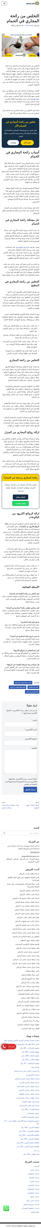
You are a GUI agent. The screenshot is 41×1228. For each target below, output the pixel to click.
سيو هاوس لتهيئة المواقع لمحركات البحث (20, 1226)
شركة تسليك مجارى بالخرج (29, 1082)
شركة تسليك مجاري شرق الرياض (27, 902)
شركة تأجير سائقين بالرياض (29, 890)
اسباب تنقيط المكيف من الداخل (28, 1005)
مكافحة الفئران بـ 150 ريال (29, 1139)
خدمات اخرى (34, 1170)
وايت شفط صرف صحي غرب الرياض (26, 959)
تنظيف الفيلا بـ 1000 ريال (30, 1056)
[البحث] (4, 833)
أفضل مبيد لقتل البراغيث (30, 1028)
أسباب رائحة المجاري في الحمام (23, 682)
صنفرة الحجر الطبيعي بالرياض (28, 990)
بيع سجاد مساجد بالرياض (30, 1017)
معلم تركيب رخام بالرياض (30, 982)
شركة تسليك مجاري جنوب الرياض (27, 913)
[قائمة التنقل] (4, 3)
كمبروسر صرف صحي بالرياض (28, 952)
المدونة (36, 1166)
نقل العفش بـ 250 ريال (31, 1154)
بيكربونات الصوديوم (23, 247)
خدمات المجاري (33, 1185)
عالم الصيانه (35, 1212)
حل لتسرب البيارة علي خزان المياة (26, 1071)
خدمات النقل (34, 1197)
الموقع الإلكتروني (31, 739)
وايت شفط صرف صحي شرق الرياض (26, 929)
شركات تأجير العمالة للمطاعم (28, 994)
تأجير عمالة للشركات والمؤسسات (27, 1044)
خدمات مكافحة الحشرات (30, 1208)
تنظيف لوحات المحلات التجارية (28, 1025)
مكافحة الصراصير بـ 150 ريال (29, 1135)
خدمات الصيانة (34, 1178)
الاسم (34, 720)
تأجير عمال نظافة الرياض (30, 975)
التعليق (34, 748)
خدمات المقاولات (33, 1189)
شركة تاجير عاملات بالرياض (29, 894)
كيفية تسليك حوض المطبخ (29, 940)
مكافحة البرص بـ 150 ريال (30, 1127)
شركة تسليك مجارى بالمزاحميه (28, 1086)
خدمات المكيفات (33, 1193)
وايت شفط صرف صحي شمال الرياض (25, 933)
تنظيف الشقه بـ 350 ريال (30, 1052)
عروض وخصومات (33, 1113)
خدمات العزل (34, 1181)
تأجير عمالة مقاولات (32, 971)
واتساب (13, 143)
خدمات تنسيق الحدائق (31, 1204)
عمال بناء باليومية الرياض (30, 979)
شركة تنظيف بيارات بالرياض (29, 874)
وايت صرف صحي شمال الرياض (27, 967)
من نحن (36, 1150)
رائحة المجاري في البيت (32, 691)
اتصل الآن (27, 143)
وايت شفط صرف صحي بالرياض (27, 948)
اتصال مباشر (20, 497)
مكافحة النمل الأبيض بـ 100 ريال (28, 1143)
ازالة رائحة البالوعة (33, 687)
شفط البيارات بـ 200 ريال (30, 1109)
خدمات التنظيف (33, 1174)
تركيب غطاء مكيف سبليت (30, 998)
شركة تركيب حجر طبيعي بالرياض (27, 925)
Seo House (30, 25)
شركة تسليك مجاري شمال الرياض (27, 910)
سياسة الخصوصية (32, 1075)
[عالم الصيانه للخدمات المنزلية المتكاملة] (32, 3)
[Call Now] (4, 1046)
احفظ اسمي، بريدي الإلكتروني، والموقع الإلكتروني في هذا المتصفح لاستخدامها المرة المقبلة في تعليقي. (21, 781)
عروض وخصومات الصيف (30, 1117)
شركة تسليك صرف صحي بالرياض (27, 1079)
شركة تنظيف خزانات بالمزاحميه (28, 1098)
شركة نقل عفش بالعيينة (30, 1102)
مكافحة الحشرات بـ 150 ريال (29, 1131)
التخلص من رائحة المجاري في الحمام (26, 936)
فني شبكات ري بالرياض (30, 1009)
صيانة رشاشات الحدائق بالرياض (27, 1013)
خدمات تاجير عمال (32, 1201)
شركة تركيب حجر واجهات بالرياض (27, 921)
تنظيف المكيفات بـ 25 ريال (29, 1063)
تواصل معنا (35, 1067)
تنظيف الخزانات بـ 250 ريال (29, 1048)
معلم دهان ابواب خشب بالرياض (28, 917)
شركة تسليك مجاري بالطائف (29, 1094)
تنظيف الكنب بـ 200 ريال (30, 1059)
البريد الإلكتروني (30, 729)
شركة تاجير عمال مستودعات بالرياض (26, 898)
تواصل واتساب (20, 503)
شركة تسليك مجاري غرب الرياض (27, 906)
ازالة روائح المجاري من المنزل (17, 687)
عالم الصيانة (35, 99)
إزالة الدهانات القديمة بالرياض (28, 1002)
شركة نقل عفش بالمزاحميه (29, 1105)
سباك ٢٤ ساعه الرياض (31, 1021)
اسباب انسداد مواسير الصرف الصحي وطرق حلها (21, 1040)
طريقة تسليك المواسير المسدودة (27, 944)
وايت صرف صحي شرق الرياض (28, 956)
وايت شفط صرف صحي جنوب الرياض (25, 963)
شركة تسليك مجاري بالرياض (29, 1090)
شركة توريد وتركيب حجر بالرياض (27, 986)
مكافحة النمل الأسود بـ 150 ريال (28, 1146)
